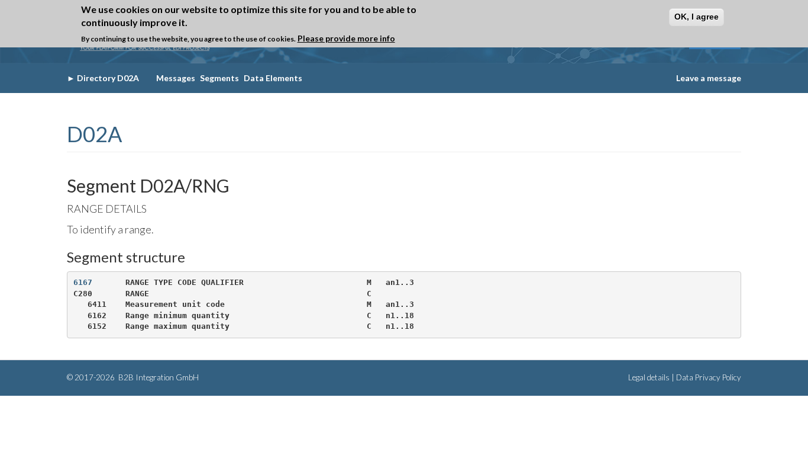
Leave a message (708, 78)
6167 (82, 282)
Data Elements (273, 78)
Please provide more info (346, 38)
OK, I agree (696, 16)
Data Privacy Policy (708, 377)
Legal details (649, 377)
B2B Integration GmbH (158, 377)
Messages (175, 78)
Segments (219, 78)
